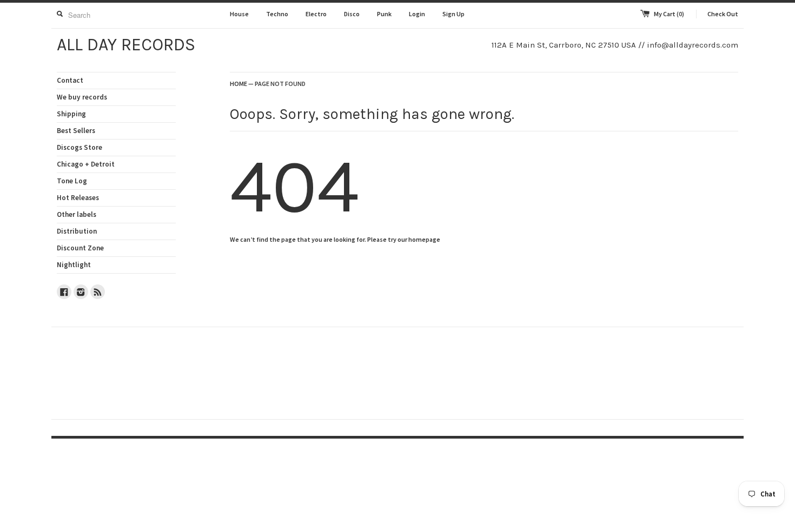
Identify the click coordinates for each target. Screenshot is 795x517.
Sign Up (453, 14)
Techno (277, 14)
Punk (384, 14)
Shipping (71, 113)
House (239, 14)
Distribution (77, 231)
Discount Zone (80, 248)
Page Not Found (280, 83)
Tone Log (72, 180)
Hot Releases (78, 197)
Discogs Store (79, 147)
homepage (424, 239)
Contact (70, 80)
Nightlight (74, 264)
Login (417, 14)
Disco (352, 14)
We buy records (82, 97)
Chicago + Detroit (86, 164)
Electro (316, 14)
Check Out (722, 14)
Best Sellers (76, 130)
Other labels (76, 214)
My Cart (669, 14)
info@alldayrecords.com (692, 45)
